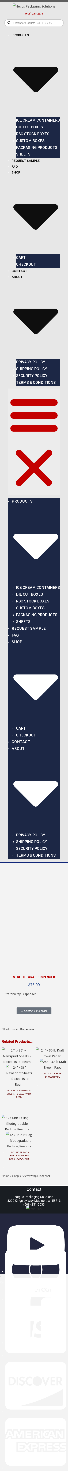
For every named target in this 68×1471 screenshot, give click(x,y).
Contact (19, 271)
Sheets (23, 154)
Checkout (26, 264)
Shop (15, 1175)
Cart (21, 257)
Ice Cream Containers (38, 120)
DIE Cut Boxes (29, 127)
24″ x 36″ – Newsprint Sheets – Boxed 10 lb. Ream (19, 1094)
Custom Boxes (30, 141)
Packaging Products (36, 147)
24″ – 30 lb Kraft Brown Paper (53, 1075)
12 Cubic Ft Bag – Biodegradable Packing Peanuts (19, 1155)
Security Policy (31, 375)
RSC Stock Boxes (32, 134)
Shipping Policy (31, 369)
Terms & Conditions (36, 382)
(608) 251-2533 (34, 13)
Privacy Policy (30, 362)
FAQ (15, 166)
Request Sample (26, 161)
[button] (34, 442)
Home (5, 1175)
